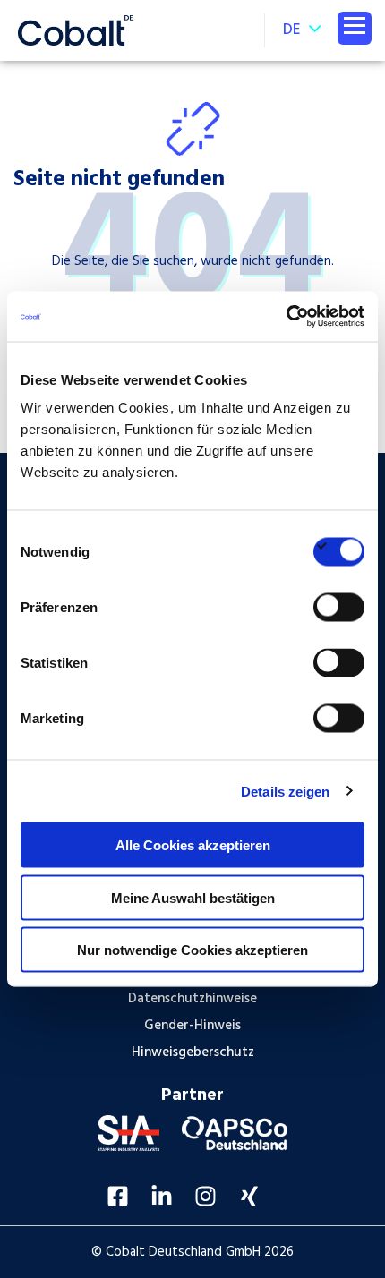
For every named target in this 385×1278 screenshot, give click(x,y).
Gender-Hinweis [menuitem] (192, 1025)
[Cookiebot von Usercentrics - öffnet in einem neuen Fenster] (286, 316)
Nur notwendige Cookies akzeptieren (192, 950)
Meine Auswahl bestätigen (193, 897)
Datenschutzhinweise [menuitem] (192, 999)
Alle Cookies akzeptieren (193, 845)
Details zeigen (285, 790)
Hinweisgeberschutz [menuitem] (193, 1052)
